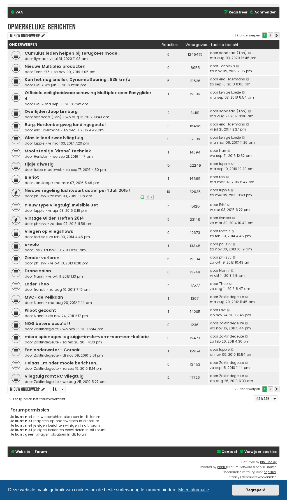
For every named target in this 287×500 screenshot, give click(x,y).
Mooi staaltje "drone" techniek (58, 151)
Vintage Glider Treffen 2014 (54, 218)
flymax (40, 58)
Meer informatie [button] (193, 489)
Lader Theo (37, 284)
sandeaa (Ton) (233, 52)
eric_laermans (232, 79)
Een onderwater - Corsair (52, 350)
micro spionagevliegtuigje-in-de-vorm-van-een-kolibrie (87, 336)
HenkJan (41, 156)
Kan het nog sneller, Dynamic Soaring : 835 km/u (77, 79)
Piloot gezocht (40, 310)
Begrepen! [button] (255, 490)
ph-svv (40, 196)
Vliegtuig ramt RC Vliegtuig (54, 376)
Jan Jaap (42, 182)
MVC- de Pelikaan (44, 297)
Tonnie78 (42, 71)
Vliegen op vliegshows (49, 231)
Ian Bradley (268, 462)
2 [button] (270, 35)
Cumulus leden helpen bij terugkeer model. (72, 53)
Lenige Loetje (230, 92)
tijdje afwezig (39, 164)
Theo (223, 283)
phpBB (221, 467)
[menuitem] (16, 12)
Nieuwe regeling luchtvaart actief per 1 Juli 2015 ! (78, 190)
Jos (37, 250)
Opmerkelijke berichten (42, 26)
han (222, 150)
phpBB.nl (269, 472)
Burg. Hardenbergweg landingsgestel (65, 124)
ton (222, 177)
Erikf (222, 204)
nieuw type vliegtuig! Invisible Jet (61, 205)
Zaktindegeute (231, 296)
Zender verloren (42, 258)
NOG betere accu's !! (47, 323)
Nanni (39, 276)
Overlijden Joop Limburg (51, 111)
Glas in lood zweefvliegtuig (54, 138)
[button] (276, 35)
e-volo (32, 244)
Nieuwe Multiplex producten (55, 66)
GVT (37, 85)
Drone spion (38, 271)
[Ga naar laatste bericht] (250, 52)
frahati (39, 289)
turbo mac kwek (48, 169)
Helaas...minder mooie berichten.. (61, 363)
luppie (39, 143)
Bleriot (32, 177)
